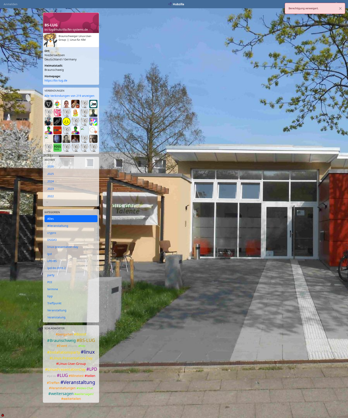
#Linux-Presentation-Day (71, 358)
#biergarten (64, 334)
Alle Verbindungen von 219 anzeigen (69, 96)
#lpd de (51, 376)
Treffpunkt (54, 303)
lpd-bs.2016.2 (56, 268)
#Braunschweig (61, 340)
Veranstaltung (56, 310)
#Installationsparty (63, 352)
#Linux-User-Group (71, 363)
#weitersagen (61, 393)
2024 (50, 181)
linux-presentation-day (62, 247)
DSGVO (52, 240)
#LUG (62, 375)
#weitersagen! (84, 394)
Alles (50, 219)
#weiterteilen (71, 399)
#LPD (91, 369)
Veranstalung (56, 317)
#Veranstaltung (57, 226)
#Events (73, 346)
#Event (62, 346)
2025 (50, 174)
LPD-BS (52, 261)
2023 (50, 189)
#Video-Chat (85, 388)
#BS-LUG (86, 340)
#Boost (80, 334)
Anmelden (11, 4)
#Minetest (76, 376)
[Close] (340, 8)
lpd (49, 254)
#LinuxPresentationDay (65, 369)
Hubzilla (178, 4)
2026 (50, 166)
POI (49, 282)
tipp (50, 296)
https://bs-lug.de (56, 80)
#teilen (90, 375)
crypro (51, 233)
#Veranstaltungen (62, 388)
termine (52, 289)
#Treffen (53, 383)
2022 (50, 196)
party (50, 275)
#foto (81, 346)
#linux (88, 352)
